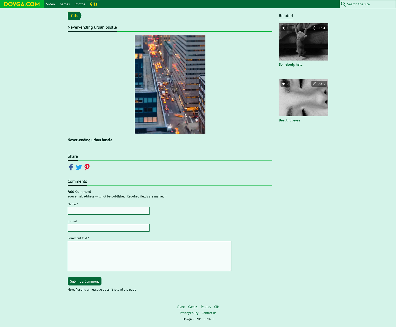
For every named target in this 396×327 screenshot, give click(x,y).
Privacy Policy (189, 313)
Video (50, 4)
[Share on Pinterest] (88, 167)
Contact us (209, 313)
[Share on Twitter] (80, 167)
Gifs (93, 4)
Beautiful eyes (289, 120)
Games (65, 4)
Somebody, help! (291, 64)
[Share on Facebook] (72, 167)
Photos (80, 4)
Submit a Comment (84, 281)
